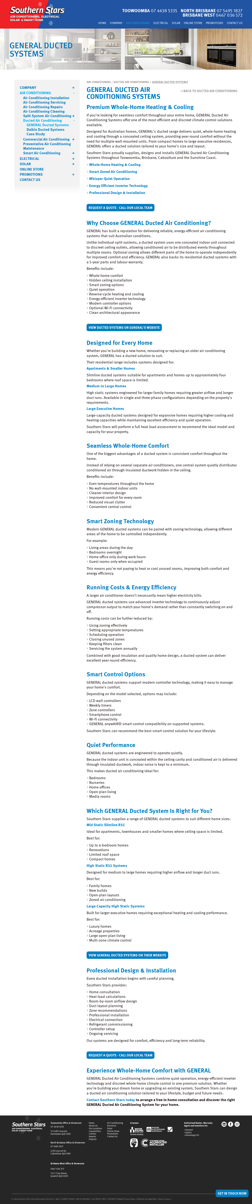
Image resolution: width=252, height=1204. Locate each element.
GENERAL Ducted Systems (48, 125)
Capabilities (95, 1131)
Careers (92, 1133)
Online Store (193, 23)
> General (188, 1129)
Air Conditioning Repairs (43, 107)
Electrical (160, 23)
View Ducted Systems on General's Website (124, 327)
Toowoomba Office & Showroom (66, 1123)
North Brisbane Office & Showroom (68, 1142)
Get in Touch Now (232, 1193)
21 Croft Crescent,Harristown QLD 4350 (61, 1132)
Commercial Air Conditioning (46, 139)
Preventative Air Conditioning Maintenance (47, 146)
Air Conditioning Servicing (44, 102)
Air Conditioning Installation (46, 98)
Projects (93, 1139)
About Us (93, 1125)
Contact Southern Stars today (111, 1099)
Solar (176, 23)
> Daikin (188, 1132)
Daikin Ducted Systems (45, 129)
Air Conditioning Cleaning (44, 111)
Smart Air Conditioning (41, 153)
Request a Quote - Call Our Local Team (120, 207)
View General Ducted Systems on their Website (127, 955)
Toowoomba (149, 10)
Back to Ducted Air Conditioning (209, 90)
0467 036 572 (57, 1168)
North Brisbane (212, 10)
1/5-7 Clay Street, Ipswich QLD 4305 (59, 1174)
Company (116, 23)
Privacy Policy (129, 1198)
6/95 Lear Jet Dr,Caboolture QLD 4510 (61, 1152)
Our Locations (95, 1128)
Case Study (36, 134)
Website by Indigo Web (147, 1198)
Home (102, 23)
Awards (92, 1136)
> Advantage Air (191, 1135)
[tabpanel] (126, 49)
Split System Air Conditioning (47, 116)
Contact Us (235, 23)
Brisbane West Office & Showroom (67, 1163)
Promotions (214, 23)
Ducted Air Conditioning (42, 120)
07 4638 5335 (57, 1126)
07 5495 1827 (57, 1146)
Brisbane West (213, 14)
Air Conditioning (138, 23)
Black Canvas (163, 1198)
